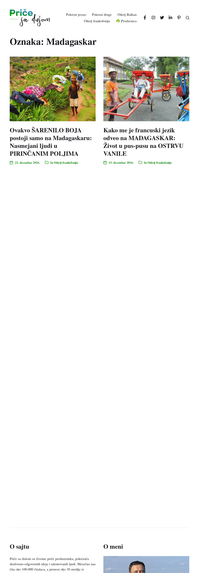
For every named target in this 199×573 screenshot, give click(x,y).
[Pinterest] (179, 18)
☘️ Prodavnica (126, 21)
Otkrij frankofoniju (97, 21)
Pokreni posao (76, 14)
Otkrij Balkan (127, 14)
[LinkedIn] (170, 18)
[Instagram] (153, 18)
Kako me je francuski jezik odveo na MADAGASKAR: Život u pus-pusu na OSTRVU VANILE (143, 141)
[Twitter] (162, 18)
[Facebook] (145, 18)
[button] (187, 17)
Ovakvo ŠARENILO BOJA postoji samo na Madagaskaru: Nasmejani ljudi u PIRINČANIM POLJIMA (51, 141)
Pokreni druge (102, 14)
